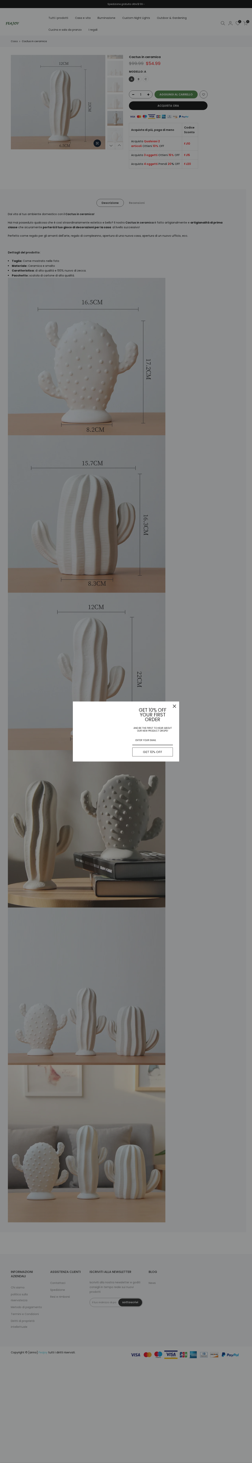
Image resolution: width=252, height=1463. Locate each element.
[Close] (174, 706)
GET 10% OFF (152, 752)
